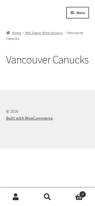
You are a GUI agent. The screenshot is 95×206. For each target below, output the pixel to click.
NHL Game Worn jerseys (44, 32)
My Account (16, 197)
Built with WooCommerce (29, 118)
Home (16, 32)
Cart (73, 192)
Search (47, 197)
